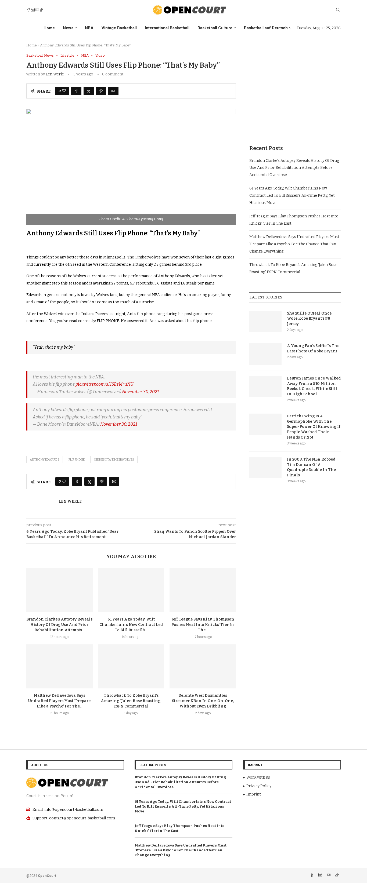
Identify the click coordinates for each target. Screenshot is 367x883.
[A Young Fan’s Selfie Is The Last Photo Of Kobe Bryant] (265, 354)
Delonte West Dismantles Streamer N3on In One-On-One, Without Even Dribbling (203, 701)
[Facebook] (28, 10)
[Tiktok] (41, 10)
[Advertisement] (295, 91)
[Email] (37, 10)
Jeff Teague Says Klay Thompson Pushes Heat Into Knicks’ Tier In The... (202, 624)
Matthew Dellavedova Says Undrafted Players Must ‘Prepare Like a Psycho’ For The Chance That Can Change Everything (294, 244)
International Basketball (167, 27)
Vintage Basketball (119, 27)
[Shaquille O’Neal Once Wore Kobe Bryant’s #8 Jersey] (265, 321)
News (68, 27)
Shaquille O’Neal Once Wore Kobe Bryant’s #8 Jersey (309, 318)
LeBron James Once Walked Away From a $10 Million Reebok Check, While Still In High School (314, 386)
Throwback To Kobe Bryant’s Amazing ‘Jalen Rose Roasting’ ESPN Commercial (131, 701)
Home (49, 27)
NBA (89, 27)
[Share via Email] (113, 91)
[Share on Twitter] (89, 91)
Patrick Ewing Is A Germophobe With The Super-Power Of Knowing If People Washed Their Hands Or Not (313, 426)
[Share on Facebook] (76, 91)
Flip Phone (77, 459)
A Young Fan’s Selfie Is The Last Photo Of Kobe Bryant (313, 348)
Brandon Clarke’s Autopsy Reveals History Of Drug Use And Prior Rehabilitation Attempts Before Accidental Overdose (294, 167)
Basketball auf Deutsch (266, 27)
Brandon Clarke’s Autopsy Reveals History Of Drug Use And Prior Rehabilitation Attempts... (59, 624)
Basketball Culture (214, 27)
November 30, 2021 (140, 391)
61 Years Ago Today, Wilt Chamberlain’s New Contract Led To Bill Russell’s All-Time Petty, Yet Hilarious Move (292, 195)
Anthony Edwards (44, 459)
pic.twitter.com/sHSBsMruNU (104, 384)
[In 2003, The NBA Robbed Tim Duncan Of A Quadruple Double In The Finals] (265, 467)
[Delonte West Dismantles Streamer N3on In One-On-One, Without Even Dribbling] (203, 666)
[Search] (338, 10)
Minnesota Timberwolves (114, 459)
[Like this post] (64, 91)
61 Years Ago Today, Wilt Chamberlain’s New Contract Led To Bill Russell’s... (131, 624)
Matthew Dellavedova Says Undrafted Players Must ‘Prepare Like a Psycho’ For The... (59, 701)
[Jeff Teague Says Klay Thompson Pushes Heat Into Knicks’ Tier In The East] (203, 590)
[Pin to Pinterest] (101, 91)
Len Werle (55, 74)
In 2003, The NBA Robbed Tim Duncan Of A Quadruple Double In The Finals (311, 467)
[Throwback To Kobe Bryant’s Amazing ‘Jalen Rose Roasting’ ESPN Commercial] (131, 666)
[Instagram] (33, 10)
